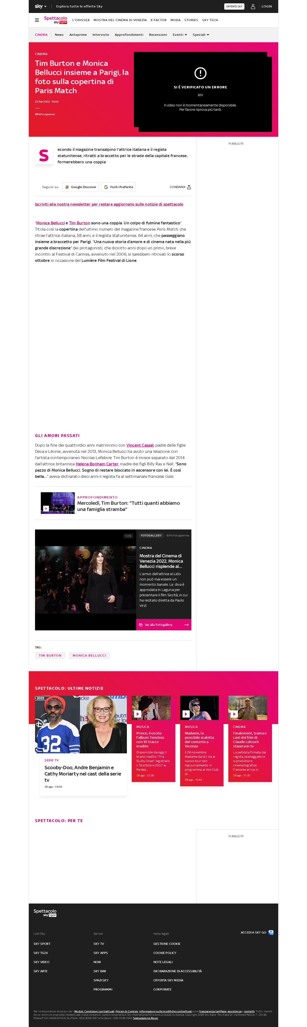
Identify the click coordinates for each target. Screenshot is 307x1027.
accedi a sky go (253, 932)
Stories (191, 20)
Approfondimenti (129, 35)
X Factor (159, 20)
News (59, 35)
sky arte (41, 971)
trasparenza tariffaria (212, 1011)
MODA (176, 20)
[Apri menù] (37, 20)
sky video (41, 962)
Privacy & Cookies (127, 1011)
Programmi (103, 989)
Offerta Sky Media (168, 980)
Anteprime (78, 35)
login (267, 6)
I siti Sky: (40, 933)
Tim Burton (79, 223)
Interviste (101, 35)
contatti (249, 1011)
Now (97, 962)
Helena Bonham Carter (97, 463)
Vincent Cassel (140, 445)
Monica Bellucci (50, 223)
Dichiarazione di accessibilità (178, 971)
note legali (163, 962)
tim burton (50, 655)
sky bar (100, 971)
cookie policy (165, 953)
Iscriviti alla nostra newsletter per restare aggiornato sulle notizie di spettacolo (109, 204)
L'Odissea (81, 20)
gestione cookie (167, 944)
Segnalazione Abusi (145, 1018)
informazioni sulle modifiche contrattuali (165, 1011)
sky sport (42, 944)
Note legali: (162, 933)
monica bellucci (89, 655)
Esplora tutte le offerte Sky (79, 6)
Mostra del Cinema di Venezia (120, 20)
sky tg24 (41, 953)
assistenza (235, 1011)
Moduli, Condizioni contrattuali (94, 1011)
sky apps (101, 953)
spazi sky (101, 980)
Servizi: (99, 933)
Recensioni (158, 35)
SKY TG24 (210, 20)
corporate (162, 989)
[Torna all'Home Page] (56, 20)
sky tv (99, 944)
